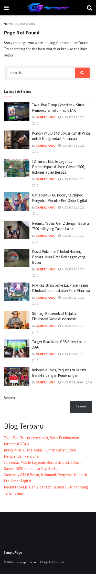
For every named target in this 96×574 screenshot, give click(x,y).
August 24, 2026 (72, 145)
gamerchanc (45, 117)
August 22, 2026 (72, 207)
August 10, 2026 (72, 354)
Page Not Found (25, 23)
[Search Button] (82, 73)
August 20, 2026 (72, 269)
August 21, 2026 (72, 236)
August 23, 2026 (72, 179)
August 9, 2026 (72, 382)
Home (8, 23)
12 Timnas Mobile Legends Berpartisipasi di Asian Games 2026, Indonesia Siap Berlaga (58, 167)
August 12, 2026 (72, 326)
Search (9, 397)
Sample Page (13, 552)
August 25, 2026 (72, 117)
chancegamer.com (25, 562)
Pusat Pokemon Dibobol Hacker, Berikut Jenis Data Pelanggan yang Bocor (58, 257)
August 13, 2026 (72, 297)
